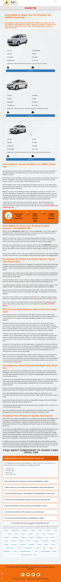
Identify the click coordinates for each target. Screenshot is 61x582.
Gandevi (31, 534)
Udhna (9, 534)
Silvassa (13, 541)
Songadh (51, 534)
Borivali (54, 551)
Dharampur (45, 541)
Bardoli (7, 537)
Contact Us (30, 569)
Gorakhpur (31, 544)
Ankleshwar (39, 537)
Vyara (43, 534)
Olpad (55, 530)
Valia (37, 534)
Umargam (14, 544)
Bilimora (24, 537)
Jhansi (6, 530)
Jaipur (44, 548)
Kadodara (24, 530)
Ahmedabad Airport (25, 551)
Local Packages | (33, 567)
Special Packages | (44, 567)
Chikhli (31, 537)
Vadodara (22, 544)
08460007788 (30, 8)
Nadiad (46, 544)
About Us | (12, 567)
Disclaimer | (52, 567)
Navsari (21, 541)
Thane (36, 551)
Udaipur (51, 548)
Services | (18, 567)
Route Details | (25, 567)
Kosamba (48, 530)
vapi (47, 537)
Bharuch (52, 537)
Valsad (28, 541)
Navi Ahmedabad (45, 551)
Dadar (35, 555)
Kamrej (40, 530)
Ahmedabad (7, 551)
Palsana (33, 530)
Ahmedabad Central (26, 555)
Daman (6, 541)
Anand (39, 544)
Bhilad (6, 544)
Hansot (23, 534)
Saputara (36, 541)
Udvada (53, 541)
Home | (8, 567)
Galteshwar (15, 537)
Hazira (16, 534)
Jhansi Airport (15, 530)
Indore (37, 548)
